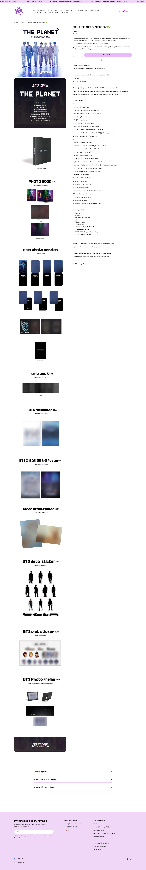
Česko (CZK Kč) (21, 859)
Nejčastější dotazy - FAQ (101, 827)
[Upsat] (51, 831)
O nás (95, 840)
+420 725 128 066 (71, 827)
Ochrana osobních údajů (101, 843)
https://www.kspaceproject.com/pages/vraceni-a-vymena (91, 256)
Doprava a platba (98, 830)
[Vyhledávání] (119, 11)
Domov (16, 22)
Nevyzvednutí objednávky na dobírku (104, 833)
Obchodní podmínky (99, 846)
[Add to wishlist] (102, 60)
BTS (22, 22)
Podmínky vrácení (98, 837)
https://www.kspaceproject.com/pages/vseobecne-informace (92, 247)
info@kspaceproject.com (73, 824)
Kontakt (95, 824)
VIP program (97, 849)
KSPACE (21, 863)
